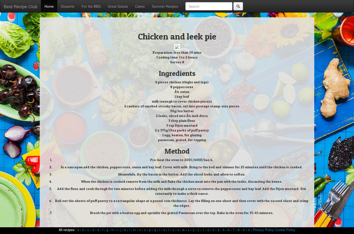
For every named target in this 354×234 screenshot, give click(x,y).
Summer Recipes (165, 6)
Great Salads (118, 6)
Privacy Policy (263, 229)
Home (49, 6)
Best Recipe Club (20, 6)
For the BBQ (91, 6)
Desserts (67, 6)
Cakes (140, 6)
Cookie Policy (285, 229)
